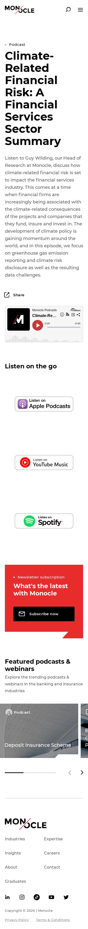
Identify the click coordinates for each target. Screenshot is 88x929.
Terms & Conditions (53, 920)
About (11, 867)
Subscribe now (44, 614)
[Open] (80, 10)
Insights (13, 853)
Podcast (17, 44)
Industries (15, 839)
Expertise (53, 839)
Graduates (15, 881)
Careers (52, 853)
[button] (82, 772)
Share (18, 295)
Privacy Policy (17, 920)
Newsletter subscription (41, 577)
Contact (52, 867)
